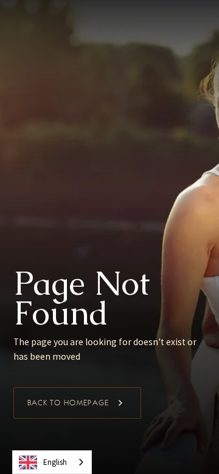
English (55, 462)
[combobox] (52, 462)
